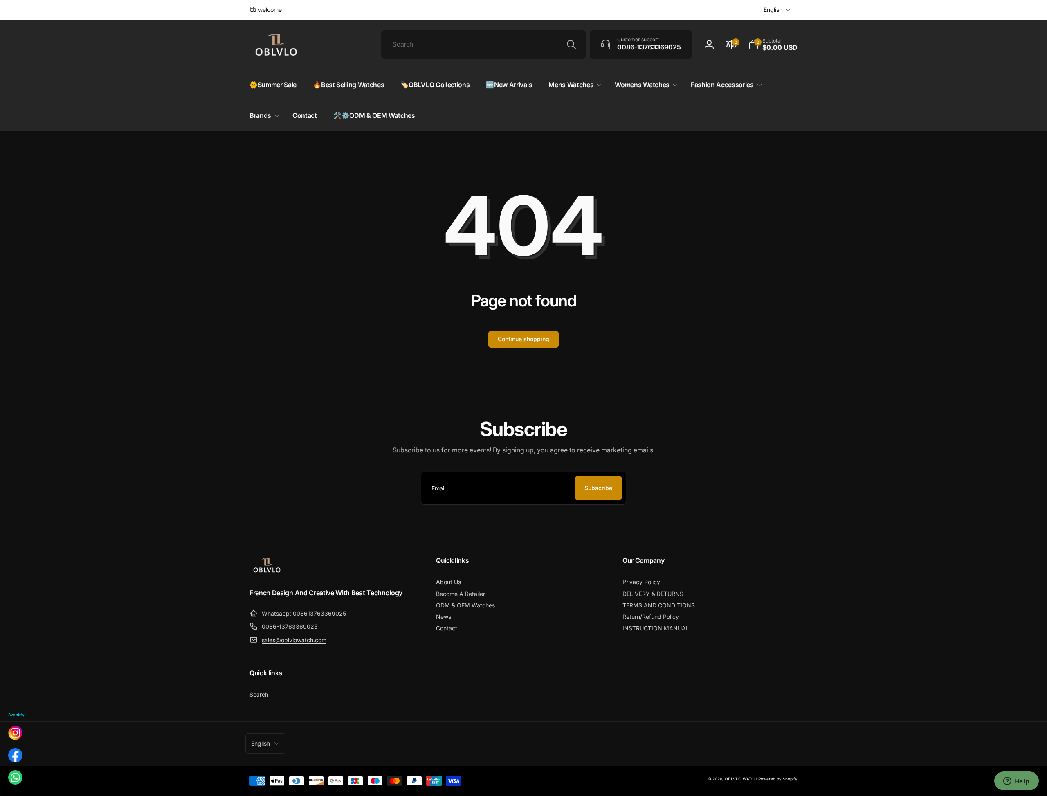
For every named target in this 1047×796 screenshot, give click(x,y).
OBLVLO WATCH (741, 778)
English (773, 9)
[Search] (571, 44)
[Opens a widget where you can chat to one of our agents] (1016, 781)
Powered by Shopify (778, 778)
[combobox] (483, 44)
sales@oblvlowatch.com (294, 639)
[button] (773, 44)
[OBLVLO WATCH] (266, 571)
